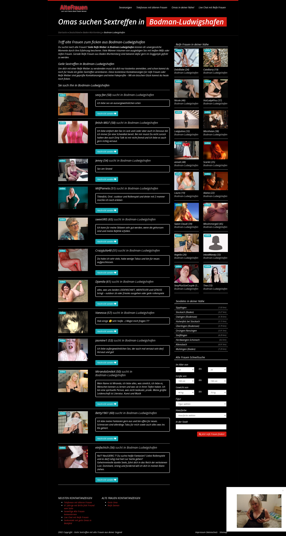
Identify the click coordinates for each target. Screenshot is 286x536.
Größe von (181, 376)
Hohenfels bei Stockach (201, 321)
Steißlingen (201, 335)
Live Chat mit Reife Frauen (212, 7)
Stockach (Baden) (201, 312)
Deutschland (75, 32)
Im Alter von (182, 364)
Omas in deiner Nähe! (183, 7)
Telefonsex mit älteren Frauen (151, 7)
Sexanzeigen (125, 7)
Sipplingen (201, 307)
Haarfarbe (181, 410)
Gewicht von (182, 387)
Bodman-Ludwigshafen (139, 95)
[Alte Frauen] (74, 7)
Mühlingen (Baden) (201, 349)
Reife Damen (113, 505)
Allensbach (201, 344)
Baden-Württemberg (92, 32)
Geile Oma (113, 502)
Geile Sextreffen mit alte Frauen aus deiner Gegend (98, 532)
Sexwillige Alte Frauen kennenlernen (74, 513)
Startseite (62, 32)
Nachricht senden (105, 113)
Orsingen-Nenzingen (201, 330)
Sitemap (223, 532)
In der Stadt (182, 421)
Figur (178, 398)
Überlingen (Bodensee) (201, 326)
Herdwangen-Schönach (201, 339)
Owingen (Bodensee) (201, 316)
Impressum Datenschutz (206, 532)
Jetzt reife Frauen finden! (212, 434)
